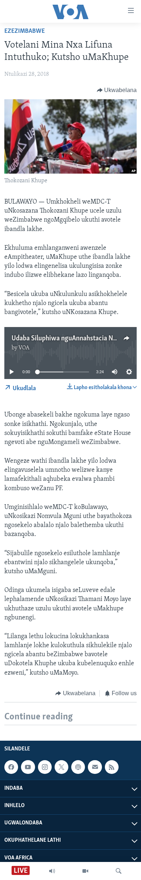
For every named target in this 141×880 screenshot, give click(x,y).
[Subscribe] (95, 767)
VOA (24, 348)
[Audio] (52, 871)
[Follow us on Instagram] (45, 767)
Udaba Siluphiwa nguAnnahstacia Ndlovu (70, 338)
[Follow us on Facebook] (11, 767)
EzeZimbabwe (24, 31)
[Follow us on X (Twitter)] (61, 767)
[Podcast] (78, 767)
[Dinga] (118, 871)
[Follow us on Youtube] (28, 767)
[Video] (85, 871)
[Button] (117, 90)
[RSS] (112, 767)
